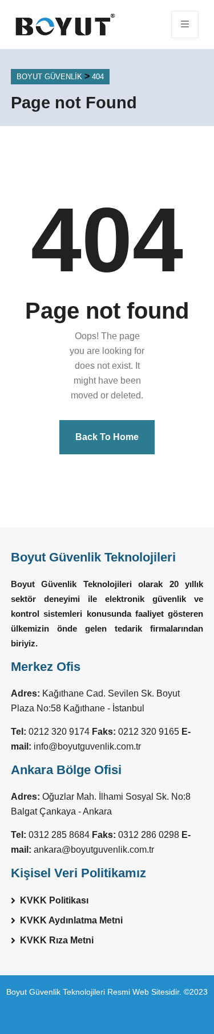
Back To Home (107, 437)
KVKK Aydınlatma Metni (71, 920)
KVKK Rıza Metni (57, 940)
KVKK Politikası (54, 900)
